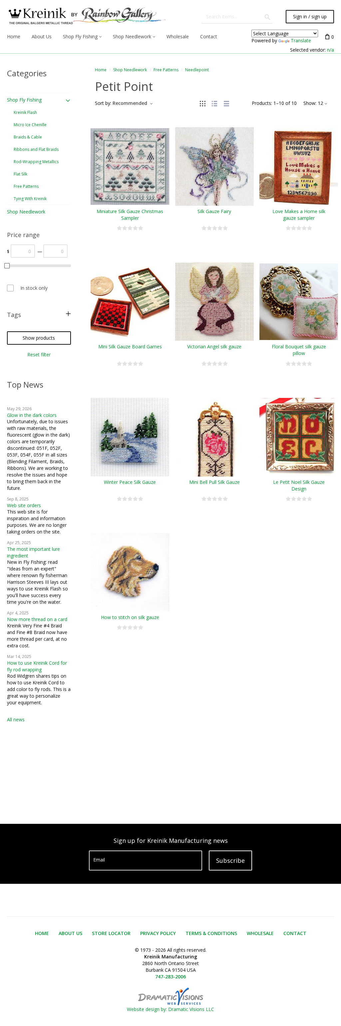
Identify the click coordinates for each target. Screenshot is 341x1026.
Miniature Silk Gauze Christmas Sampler (130, 214)
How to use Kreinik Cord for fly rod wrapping (37, 666)
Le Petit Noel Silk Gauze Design (299, 485)
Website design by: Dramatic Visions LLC (170, 1009)
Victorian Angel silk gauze (214, 346)
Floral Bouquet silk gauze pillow (299, 349)
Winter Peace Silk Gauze (130, 482)
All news (16, 719)
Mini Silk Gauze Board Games (130, 346)
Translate (301, 40)
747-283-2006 (170, 976)
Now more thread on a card (37, 619)
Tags (14, 314)
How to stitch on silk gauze (130, 617)
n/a (330, 50)
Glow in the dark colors (32, 415)
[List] (214, 103)
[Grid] (202, 103)
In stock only (34, 288)
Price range (23, 234)
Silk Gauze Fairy (214, 211)
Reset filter (39, 354)
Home (101, 70)
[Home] (86, 17)
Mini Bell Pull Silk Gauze (214, 482)
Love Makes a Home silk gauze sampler (298, 214)
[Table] (226, 103)
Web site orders (24, 505)
